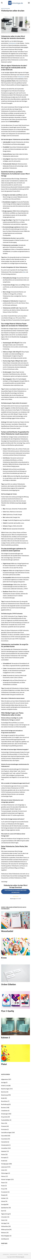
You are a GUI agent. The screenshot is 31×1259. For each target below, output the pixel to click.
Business (3, 1107)
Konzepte (4, 1157)
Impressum (6, 1254)
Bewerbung (4, 1095)
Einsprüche (4, 1117)
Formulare (4, 1129)
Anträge (3, 1082)
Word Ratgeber (5, 1235)
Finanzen (3, 1126)
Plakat (4, 1064)
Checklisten (4, 1110)
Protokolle (4, 1192)
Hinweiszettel (5, 1145)
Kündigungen (5, 1163)
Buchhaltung (4, 1104)
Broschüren (4, 1101)
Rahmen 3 (5, 1037)
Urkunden (4, 1217)
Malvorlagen (4, 1173)
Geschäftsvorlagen (6, 1132)
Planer (3, 1182)
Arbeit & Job (4, 1085)
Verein (3, 1220)
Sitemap (26, 1254)
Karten (3, 1154)
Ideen (24, 272)
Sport (2, 1210)
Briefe (2, 1098)
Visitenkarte (21, 76)
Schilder (3, 1198)
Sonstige (3, 1204)
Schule (3, 1201)
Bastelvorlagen (5, 8)
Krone (4, 958)
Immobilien (4, 1148)
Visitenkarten (12, 43)
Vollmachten (4, 1226)
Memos (3, 1176)
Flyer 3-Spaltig (7, 1011)
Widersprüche (5, 1229)
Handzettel (4, 1142)
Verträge (3, 1223)
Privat (3, 1189)
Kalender (3, 1151)
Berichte (3, 1092)
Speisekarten (4, 1207)
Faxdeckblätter (5, 1120)
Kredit (3, 1160)
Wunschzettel (7, 931)
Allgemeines (4, 1079)
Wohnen (3, 1232)
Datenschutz (13, 1254)
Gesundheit (4, 1135)
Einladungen (4, 1113)
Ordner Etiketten (8, 984)
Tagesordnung (5, 1214)
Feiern (3, 1123)
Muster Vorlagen (5, 1179)
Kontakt (20, 1254)
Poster (3, 1185)
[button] (1, 2)
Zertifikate (4, 1239)
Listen (3, 1170)
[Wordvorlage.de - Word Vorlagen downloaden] (15, 3)
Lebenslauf (4, 1167)
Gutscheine (4, 1139)
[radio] (13, 896)
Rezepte (3, 1195)
